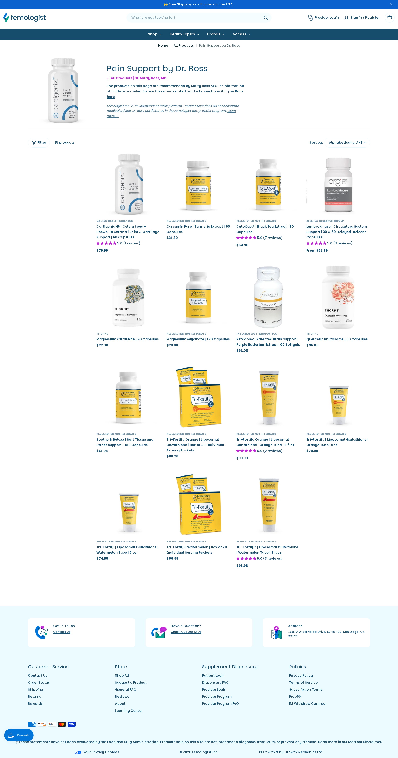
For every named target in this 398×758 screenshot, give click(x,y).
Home (163, 45)
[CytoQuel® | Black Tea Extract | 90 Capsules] (268, 184)
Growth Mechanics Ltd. (303, 752)
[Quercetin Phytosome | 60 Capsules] (338, 297)
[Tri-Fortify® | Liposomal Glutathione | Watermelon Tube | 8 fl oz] (268, 505)
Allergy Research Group (325, 221)
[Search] (265, 17)
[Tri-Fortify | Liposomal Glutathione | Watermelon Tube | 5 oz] (128, 505)
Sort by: (316, 142)
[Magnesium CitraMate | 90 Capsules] (128, 297)
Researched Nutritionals (186, 221)
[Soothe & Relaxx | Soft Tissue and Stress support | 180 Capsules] (128, 397)
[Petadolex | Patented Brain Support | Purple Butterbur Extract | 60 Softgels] (268, 297)
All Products (184, 45)
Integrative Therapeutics (256, 333)
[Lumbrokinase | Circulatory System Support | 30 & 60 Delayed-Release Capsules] (338, 184)
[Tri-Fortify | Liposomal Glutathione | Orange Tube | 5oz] (338, 397)
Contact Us (61, 632)
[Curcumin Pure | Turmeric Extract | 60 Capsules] (198, 184)
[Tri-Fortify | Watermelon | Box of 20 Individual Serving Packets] (198, 505)
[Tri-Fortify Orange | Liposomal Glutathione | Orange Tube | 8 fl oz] (268, 397)
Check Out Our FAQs (186, 632)
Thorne (102, 333)
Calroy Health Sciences (114, 221)
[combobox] (199, 18)
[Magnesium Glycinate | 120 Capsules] (198, 297)
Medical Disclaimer (364, 742)
